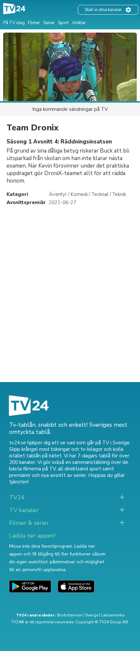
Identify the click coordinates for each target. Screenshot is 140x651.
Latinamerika (112, 615)
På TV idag (14, 23)
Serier (49, 23)
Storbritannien (69, 615)
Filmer (34, 23)
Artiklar (79, 23)
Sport (63, 23)
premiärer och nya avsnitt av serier (47, 475)
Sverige (91, 615)
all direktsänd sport (79, 469)
